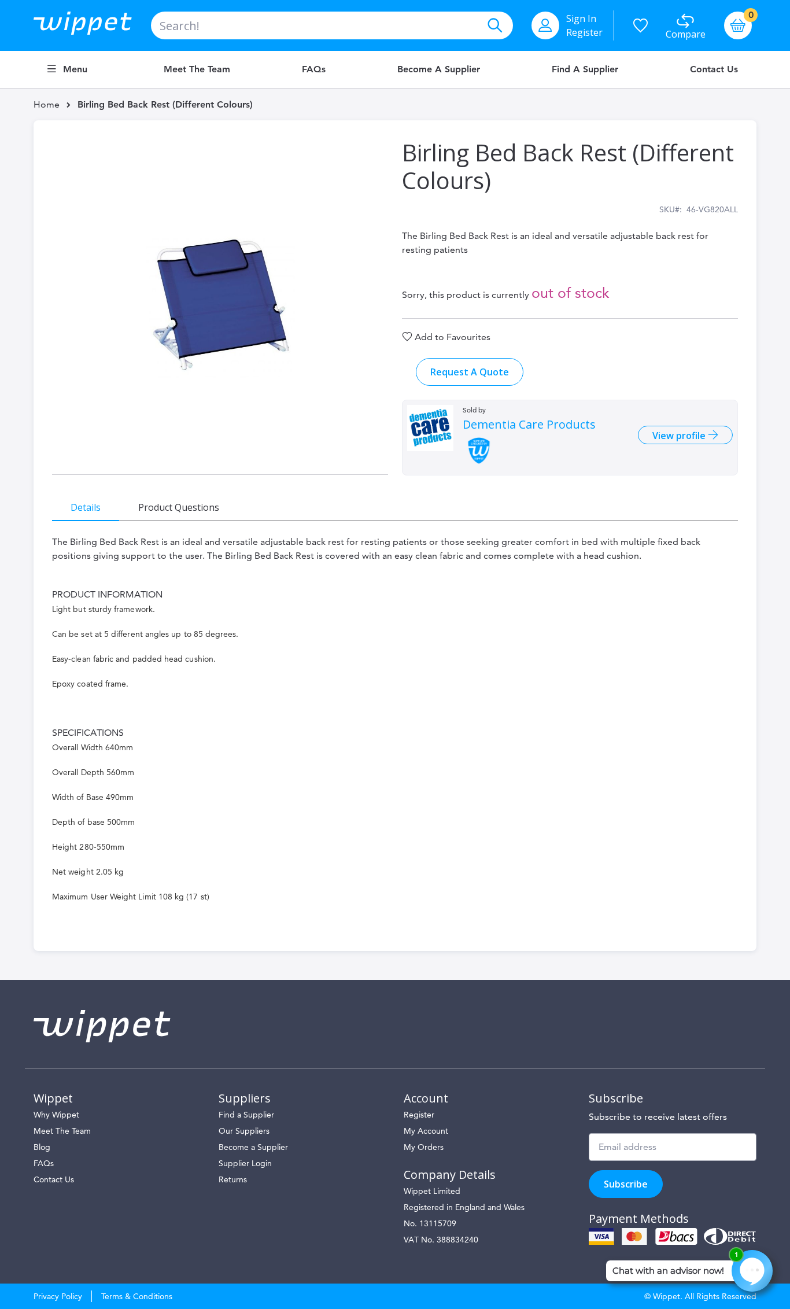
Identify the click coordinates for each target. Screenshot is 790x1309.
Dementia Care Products (529, 425)
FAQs (314, 69)
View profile (680, 435)
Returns (233, 1179)
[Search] (494, 25)
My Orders (424, 1147)
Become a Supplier (438, 69)
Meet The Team (62, 1131)
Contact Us (714, 69)
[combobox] (332, 25)
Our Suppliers (244, 1131)
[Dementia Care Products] (430, 428)
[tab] (85, 507)
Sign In (581, 18)
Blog (42, 1147)
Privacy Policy (58, 1296)
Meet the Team (197, 69)
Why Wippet (56, 1114)
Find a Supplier (585, 69)
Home (47, 104)
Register (584, 32)
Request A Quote (469, 372)
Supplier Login (245, 1163)
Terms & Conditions (136, 1296)
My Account (426, 1131)
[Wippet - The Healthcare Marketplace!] (92, 25)
